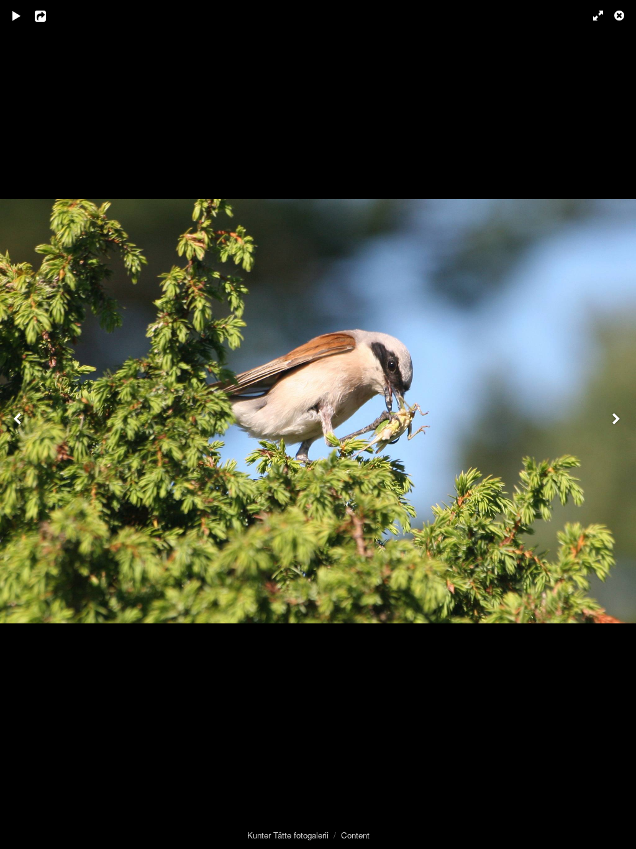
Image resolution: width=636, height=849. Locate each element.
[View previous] (18, 424)
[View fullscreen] (592, 15)
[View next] (617, 424)
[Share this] (49, 15)
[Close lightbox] (620, 15)
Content (355, 835)
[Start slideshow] (17, 15)
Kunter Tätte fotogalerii (288, 835)
